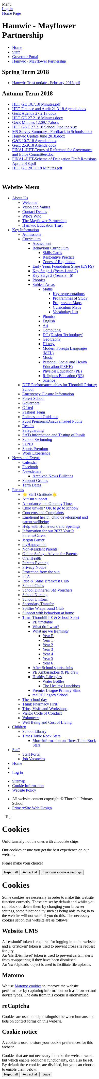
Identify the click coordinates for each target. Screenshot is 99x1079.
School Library (34, 731)
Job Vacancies (33, 759)
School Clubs (33, 585)
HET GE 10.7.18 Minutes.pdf (36, 104)
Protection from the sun (41, 572)
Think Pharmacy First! (40, 704)
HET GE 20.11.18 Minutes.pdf (37, 168)
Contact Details (34, 211)
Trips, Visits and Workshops (44, 709)
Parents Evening (35, 563)
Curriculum (31, 239)
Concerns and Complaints (43, 513)
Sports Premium (35, 448)
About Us (20, 198)
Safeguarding (33, 430)
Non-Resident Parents (39, 549)
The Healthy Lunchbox (61, 686)
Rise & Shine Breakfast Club (45, 581)
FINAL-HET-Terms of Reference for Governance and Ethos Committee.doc (52, 152)
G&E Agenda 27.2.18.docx (34, 113)
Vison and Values (36, 207)
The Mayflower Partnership (44, 221)
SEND (27, 444)
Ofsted (27, 407)
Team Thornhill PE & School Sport (50, 617)
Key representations (69, 293)
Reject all (11, 872)
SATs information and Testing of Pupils (53, 435)
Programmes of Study (70, 298)
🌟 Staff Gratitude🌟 (39, 494)
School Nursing (34, 595)
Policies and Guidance (40, 417)
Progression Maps (67, 303)
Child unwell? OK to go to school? (50, 508)
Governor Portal (25, 56)
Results (28, 426)
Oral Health (31, 558)
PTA (26, 576)
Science (49, 380)
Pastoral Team (33, 412)
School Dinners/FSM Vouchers (47, 590)
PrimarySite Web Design (32, 808)
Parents (18, 489)
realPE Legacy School (50, 695)
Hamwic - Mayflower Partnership (39, 61)
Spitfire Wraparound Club (43, 608)
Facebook (30, 467)
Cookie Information (28, 785)
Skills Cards (52, 252)
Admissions (31, 234)
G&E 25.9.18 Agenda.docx (34, 145)
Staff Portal (31, 754)
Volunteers (30, 718)
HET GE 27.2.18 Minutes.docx (37, 118)
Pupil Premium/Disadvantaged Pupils (52, 421)
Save (46, 1074)
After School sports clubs (52, 667)
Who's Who (31, 216)
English (49, 321)
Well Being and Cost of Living (47, 722)
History (49, 344)
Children (19, 727)
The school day (34, 699)
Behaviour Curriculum (50, 248)
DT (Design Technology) (63, 334)
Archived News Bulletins (52, 476)
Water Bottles (53, 681)
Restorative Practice (58, 257)
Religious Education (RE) (63, 376)
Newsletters (31, 471)
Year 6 (48, 663)
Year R (48, 636)
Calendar (29, 462)
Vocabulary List (65, 312)
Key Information (25, 230)
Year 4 (48, 654)
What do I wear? (45, 626)
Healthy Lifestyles (47, 677)
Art (45, 325)
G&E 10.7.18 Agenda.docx (34, 141)
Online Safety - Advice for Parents (49, 554)
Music (48, 357)
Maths (48, 289)
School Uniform (35, 599)
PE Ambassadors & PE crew (55, 672)
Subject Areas (43, 284)
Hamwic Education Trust (42, 225)
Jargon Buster (33, 540)
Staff (16, 52)
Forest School (33, 398)
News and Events (26, 458)
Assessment (41, 243)
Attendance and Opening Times (47, 503)
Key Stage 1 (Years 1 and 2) (55, 271)
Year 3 (48, 649)
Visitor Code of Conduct (42, 713)
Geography (52, 339)
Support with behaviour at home (48, 613)
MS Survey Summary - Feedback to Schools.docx (52, 131)
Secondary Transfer (38, 604)
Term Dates (31, 485)
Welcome (29, 202)
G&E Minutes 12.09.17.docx (35, 122)
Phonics (38, 280)
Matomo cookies (28, 986)
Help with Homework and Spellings (51, 526)
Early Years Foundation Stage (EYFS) (63, 266)
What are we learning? (50, 631)
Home (17, 47)
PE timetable (42, 622)
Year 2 (48, 645)
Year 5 (48, 658)
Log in (7, 9)
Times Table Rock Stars (41, 736)
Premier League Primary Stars (56, 690)
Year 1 (48, 640)
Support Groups (35, 480)
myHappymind (34, 544)
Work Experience (36, 453)
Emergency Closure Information (48, 394)
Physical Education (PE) (62, 371)
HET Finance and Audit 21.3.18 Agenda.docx (49, 109)
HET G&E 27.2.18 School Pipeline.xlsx (44, 127)
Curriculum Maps (67, 307)
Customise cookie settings (62, 872)
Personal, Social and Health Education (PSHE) (65, 364)
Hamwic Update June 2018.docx (38, 136)
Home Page (11, 13)
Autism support (34, 499)
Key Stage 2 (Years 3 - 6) (52, 275)
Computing (52, 330)
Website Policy (24, 790)
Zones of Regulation (59, 262)
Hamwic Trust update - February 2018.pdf (46, 83)
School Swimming (37, 439)
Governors (30, 403)
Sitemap (18, 781)
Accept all (30, 872)
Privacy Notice (34, 567)
